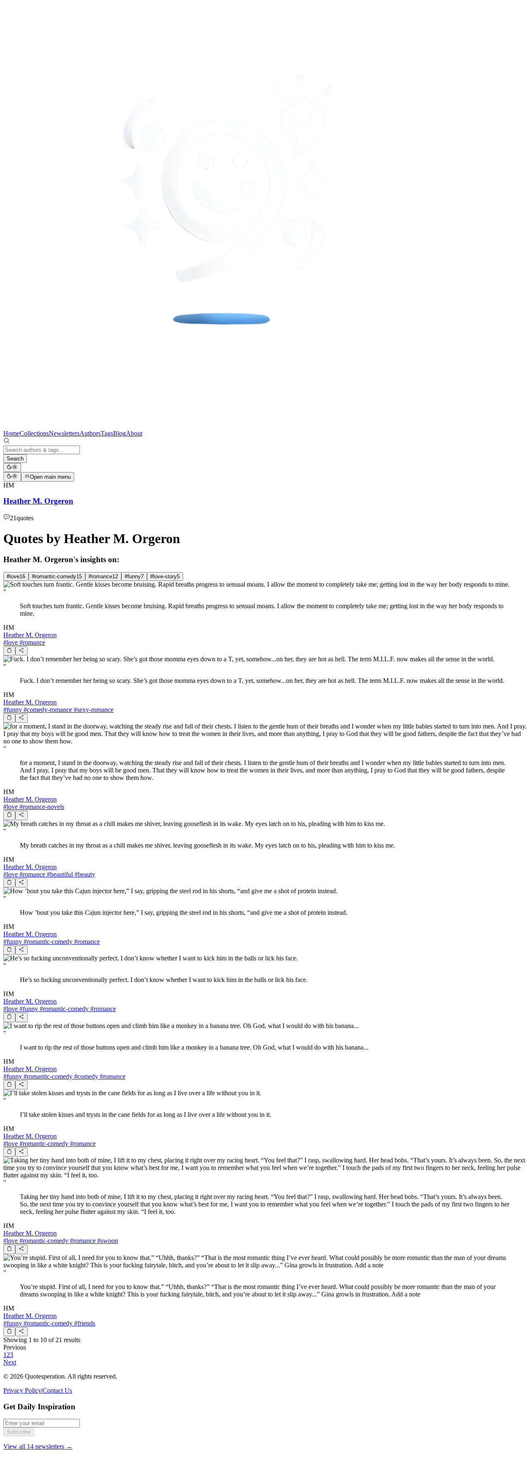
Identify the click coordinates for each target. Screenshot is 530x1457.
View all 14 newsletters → (37, 1446)
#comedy (85, 1076)
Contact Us (57, 1390)
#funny (12, 709)
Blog (119, 433)
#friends (83, 1323)
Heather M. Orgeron (30, 634)
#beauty (84, 874)
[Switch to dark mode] (12, 467)
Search (15, 459)
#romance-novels (41, 806)
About (134, 433)
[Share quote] (21, 650)
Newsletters (64, 433)
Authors (90, 433)
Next (9, 1362)
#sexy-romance (92, 709)
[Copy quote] (9, 650)
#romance (31, 642)
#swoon (107, 1240)
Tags (107, 433)
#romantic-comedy (47, 941)
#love (10, 642)
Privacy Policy (22, 1390)
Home (11, 433)
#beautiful (59, 874)
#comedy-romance (47, 709)
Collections (34, 433)
